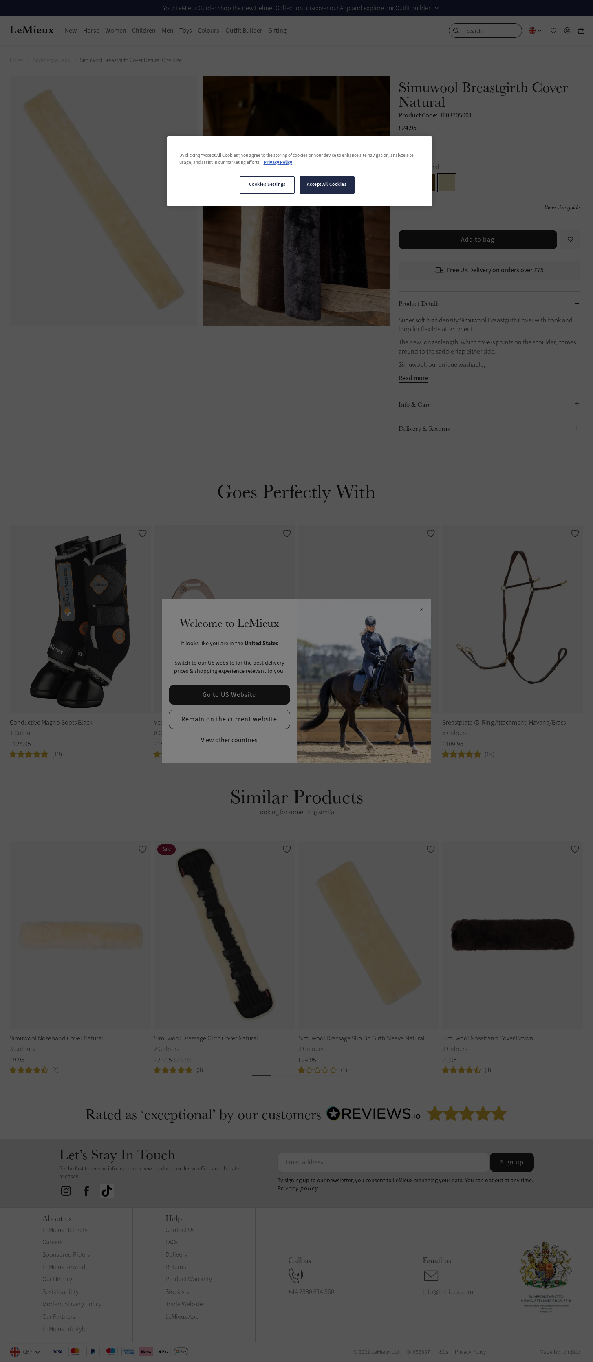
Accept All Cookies (326, 184)
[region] (299, 171)
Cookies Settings (267, 184)
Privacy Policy (278, 162)
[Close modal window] (421, 610)
